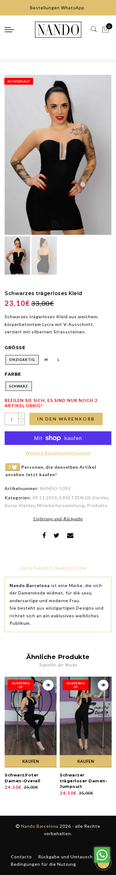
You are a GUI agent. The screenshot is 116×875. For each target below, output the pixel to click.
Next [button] (92, 158)
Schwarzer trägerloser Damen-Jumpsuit (83, 780)
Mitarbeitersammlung (60, 505)
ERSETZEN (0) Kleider (84, 497)
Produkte (97, 505)
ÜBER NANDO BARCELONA (53, 568)
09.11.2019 (44, 497)
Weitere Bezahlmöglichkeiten (58, 452)
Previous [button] (16, 158)
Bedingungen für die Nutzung (43, 864)
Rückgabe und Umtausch (65, 856)
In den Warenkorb (66, 418)
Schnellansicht (48, 685)
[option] (58, 155)
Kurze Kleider (20, 505)
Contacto (21, 856)
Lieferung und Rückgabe (58, 519)
